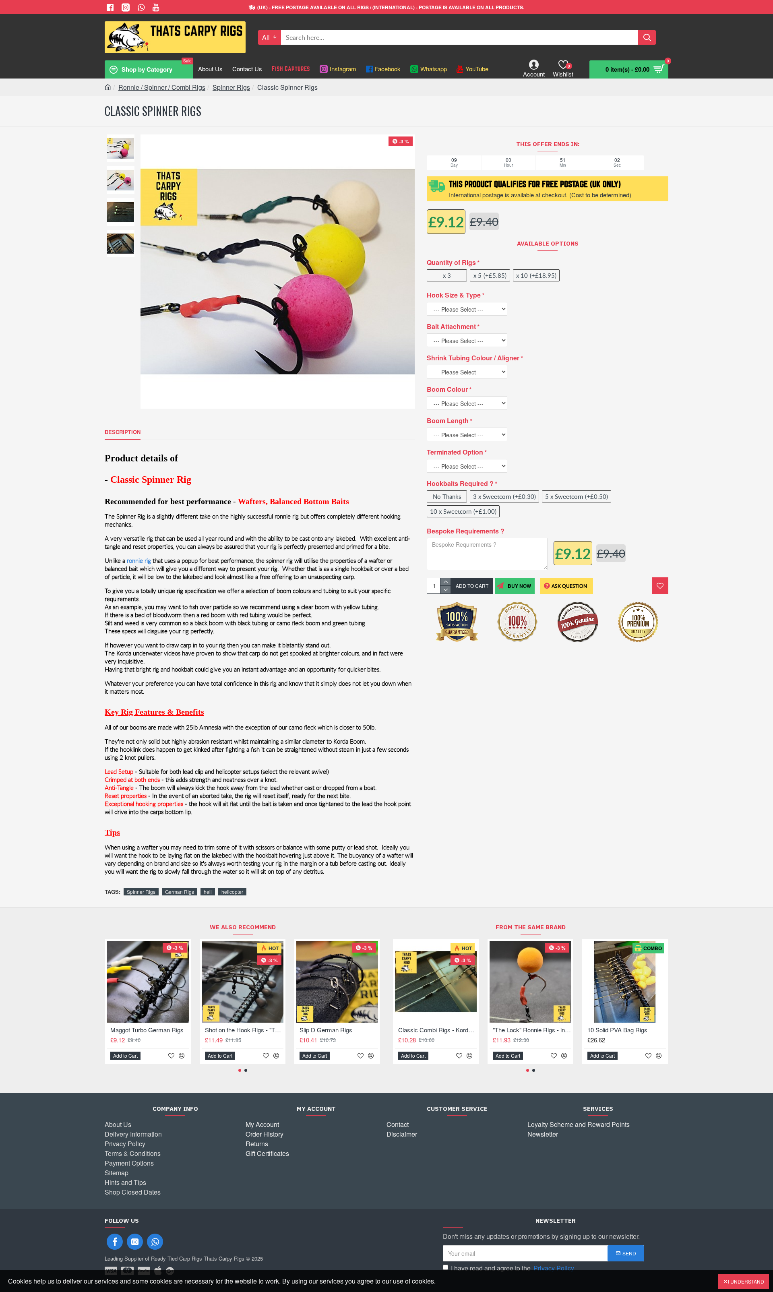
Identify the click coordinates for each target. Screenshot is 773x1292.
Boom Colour (447, 389)
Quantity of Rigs (451, 262)
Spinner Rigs (231, 87)
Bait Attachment (451, 326)
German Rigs (179, 891)
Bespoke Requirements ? (465, 530)
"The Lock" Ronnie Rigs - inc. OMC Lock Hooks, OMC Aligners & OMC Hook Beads (532, 1030)
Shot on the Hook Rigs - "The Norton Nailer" (244, 1030)
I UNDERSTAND (746, 1281)
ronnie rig (139, 560)
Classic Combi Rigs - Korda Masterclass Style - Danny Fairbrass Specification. (437, 1030)
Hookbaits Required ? (460, 483)
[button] (239, 1070)
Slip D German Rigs (326, 1030)
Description (123, 432)
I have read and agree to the (512, 1268)
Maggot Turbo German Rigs (147, 1030)
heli (208, 891)
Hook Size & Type (454, 295)
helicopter (232, 891)
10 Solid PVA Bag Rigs (617, 1030)
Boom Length (448, 420)
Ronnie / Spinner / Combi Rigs (161, 87)
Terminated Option (455, 452)
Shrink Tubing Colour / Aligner (473, 357)
